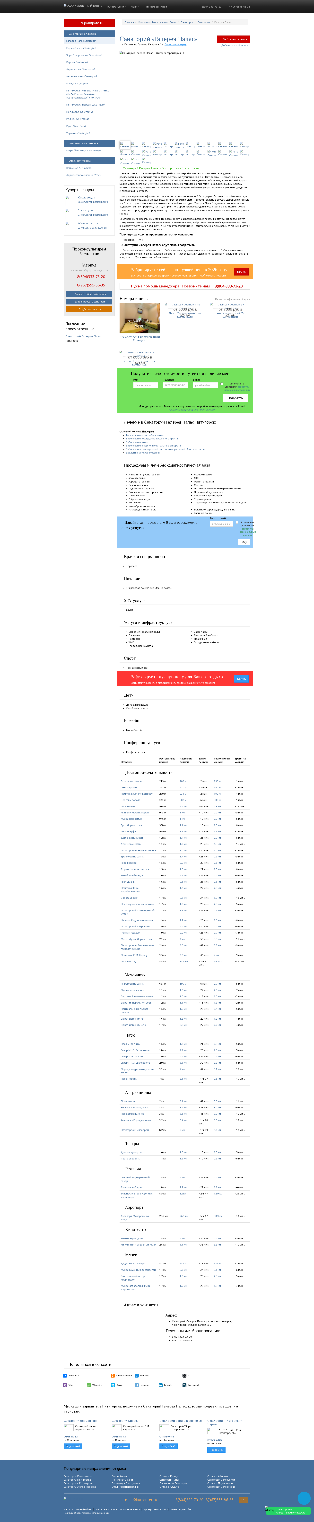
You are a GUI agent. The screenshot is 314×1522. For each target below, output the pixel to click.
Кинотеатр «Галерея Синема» (138, 1244)
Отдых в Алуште (169, 1486)
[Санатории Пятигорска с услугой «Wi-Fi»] (136, 642)
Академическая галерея (135, 812)
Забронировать (235, 39)
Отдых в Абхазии (217, 1476)
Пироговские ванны (132, 983)
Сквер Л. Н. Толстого (133, 1056)
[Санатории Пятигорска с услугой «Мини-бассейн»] (145, 730)
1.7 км (183, 837)
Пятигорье (79, 111)
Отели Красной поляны (125, 1486)
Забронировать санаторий (90, 301)
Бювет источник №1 (133, 1018)
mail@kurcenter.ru (141, 1499)
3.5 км (183, 1107)
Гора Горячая (129, 862)
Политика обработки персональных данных (86, 1512)
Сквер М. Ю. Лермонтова (135, 1050)
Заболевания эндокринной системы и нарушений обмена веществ (165, 449)
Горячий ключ (81, 48)
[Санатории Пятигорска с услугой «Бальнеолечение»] (150, 485)
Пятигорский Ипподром (135, 1129)
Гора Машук (128, 806)
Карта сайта (185, 1509)
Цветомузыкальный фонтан (137, 904)
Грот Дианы (128, 881)
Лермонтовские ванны (83, 175)
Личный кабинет (84, 1509)
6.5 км (217, 844)
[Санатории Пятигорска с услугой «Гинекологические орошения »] (165, 492)
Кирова (77, 62)
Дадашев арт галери (133, 1263)
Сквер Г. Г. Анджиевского (135, 1062)
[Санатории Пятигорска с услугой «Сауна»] (135, 609)
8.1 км (183, 1078)
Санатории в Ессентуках (78, 1483)
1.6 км (183, 850)
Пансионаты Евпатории (173, 1483)
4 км (182, 939)
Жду (244, 542)
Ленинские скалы (131, 844)
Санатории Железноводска (80, 1486)
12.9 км (218, 1193)
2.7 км (217, 837)
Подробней (73, 1446)
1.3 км (183, 1002)
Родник (77, 118)
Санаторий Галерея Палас (83, 336)
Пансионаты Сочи (122, 1479)
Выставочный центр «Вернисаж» (133, 1277)
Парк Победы (129, 1078)
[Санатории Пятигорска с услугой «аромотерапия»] (147, 478)
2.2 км (183, 862)
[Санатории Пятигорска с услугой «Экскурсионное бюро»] (220, 642)
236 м (183, 787)
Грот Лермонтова (131, 825)
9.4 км (217, 1129)
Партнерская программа (155, 1509)
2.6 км (217, 862)
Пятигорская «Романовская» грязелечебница (137, 946)
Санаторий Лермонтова (80, 1420)
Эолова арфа (128, 831)
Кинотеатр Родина (132, 1238)
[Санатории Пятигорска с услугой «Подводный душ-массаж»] (225, 492)
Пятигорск (187, 22)
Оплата (173, 1509)
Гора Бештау (128, 961)
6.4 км (183, 1120)
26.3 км (184, 1216)
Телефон (168, 379)
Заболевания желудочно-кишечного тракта (152, 438)
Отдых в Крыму (168, 1476)
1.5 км (183, 996)
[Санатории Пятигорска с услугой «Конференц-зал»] (146, 752)
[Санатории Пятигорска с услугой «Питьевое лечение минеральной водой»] (243, 488)
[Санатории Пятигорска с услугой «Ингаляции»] (143, 502)
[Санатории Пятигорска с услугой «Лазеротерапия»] (214, 474)
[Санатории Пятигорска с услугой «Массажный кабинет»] (219, 635)
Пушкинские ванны (132, 990)
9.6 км (217, 1078)
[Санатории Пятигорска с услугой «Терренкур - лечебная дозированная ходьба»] (195, 506)
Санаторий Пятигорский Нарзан (224, 1422)
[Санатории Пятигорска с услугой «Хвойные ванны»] (214, 513)
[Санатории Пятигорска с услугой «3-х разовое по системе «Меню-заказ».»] (174, 587)
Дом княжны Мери (132, 837)
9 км (182, 1129)
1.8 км (183, 869)
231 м (183, 793)
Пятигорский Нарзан (85, 104)
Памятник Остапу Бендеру (137, 793)
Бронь (241, 271)
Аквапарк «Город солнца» (136, 1120)
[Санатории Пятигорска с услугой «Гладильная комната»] (154, 645)
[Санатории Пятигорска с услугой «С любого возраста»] (150, 708)
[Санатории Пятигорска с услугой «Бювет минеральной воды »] (161, 631)
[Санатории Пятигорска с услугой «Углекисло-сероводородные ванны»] (237, 509)
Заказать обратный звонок (90, 294)
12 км (183, 1193)
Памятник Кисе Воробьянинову (130, 889)
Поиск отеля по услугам (106, 1509)
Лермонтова (80, 69)
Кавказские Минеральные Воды (157, 22)
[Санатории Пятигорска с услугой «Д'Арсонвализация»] (152, 499)
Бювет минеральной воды (136, 1002)
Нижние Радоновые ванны (137, 920)
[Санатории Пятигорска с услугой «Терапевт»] (139, 566)
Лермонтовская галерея (135, 869)
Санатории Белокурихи (221, 1479)
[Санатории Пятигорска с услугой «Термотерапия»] (213, 499)
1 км (182, 812)
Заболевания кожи (137, 442)
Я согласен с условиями (237, 387)
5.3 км (217, 939)
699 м (183, 983)
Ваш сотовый (218, 518)
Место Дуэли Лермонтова (136, 939)
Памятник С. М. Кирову (134, 955)
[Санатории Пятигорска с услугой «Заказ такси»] (209, 631)
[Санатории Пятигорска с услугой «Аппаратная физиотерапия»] (162, 474)
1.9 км (183, 844)
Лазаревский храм (131, 1187)
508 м (183, 799)
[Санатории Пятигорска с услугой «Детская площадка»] (150, 704)
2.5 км (217, 856)
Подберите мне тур (90, 309)
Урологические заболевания (143, 452)
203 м (183, 781)
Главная (129, 22)
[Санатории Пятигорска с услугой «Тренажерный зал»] (149, 667)
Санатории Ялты (169, 1479)
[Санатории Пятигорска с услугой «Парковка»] (141, 635)
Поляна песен (129, 1101)
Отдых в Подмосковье (220, 1483)
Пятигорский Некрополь (135, 926)
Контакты (68, 1509)
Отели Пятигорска (80, 160)
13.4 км (184, 961)
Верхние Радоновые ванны (137, 996)
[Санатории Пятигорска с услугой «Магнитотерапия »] (215, 481)
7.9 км (217, 806)
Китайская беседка (132, 875)
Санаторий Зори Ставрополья (180, 1420)
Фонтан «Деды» (130, 932)
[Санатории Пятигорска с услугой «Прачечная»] (209, 638)
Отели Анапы (119, 1476)
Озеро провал (129, 787)
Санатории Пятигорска (82, 33)
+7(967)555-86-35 (239, 6)
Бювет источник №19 (133, 1024)
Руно (76, 126)
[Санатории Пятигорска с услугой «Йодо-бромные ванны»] (156, 506)
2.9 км (217, 812)
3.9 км (183, 955)
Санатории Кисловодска (78, 1476)
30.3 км (218, 1216)
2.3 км (217, 888)
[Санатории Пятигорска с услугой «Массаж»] (204, 485)
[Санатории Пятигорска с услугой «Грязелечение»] (147, 495)
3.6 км (183, 945)
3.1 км (183, 1101)
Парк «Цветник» (130, 1043)
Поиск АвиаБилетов (130, 1509)
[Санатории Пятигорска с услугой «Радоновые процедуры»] (223, 495)
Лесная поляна (81, 76)
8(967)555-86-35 (220, 1499)
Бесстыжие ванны (131, 781)
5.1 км (217, 1069)
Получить (235, 398)
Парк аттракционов (132, 1113)
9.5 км (217, 1120)
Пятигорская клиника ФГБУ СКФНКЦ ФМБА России (87, 94)
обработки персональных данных (237, 388)
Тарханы (78, 133)
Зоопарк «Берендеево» (135, 1107)
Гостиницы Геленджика (126, 1483)
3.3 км (183, 1062)
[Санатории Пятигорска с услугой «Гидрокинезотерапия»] (156, 488)
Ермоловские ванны (132, 856)
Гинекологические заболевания (145, 435)
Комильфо (78, 167)
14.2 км (218, 961)
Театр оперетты (130, 1158)
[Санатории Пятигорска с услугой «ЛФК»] (201, 478)
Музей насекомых (131, 818)
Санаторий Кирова (125, 1420)
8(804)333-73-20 (211, 6)
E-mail (196, 379)
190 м (217, 781)
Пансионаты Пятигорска (83, 143)
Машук (77, 83)
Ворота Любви (129, 897)
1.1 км (183, 825)
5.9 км (217, 897)
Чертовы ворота (130, 799)
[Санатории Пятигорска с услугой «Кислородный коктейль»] (158, 509)
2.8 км (217, 825)
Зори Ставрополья (84, 55)
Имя (135, 379)
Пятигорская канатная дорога (138, 850)
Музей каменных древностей (138, 1269)
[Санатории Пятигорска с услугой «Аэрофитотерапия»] (152, 481)
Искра (83, 150)
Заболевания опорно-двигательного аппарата (153, 445)
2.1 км (183, 881)
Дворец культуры (131, 1152)
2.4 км (183, 806)
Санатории (204, 22)
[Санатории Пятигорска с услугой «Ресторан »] (141, 638)
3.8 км (217, 945)
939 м (183, 1263)
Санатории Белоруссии (221, 1486)
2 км (182, 1177)
